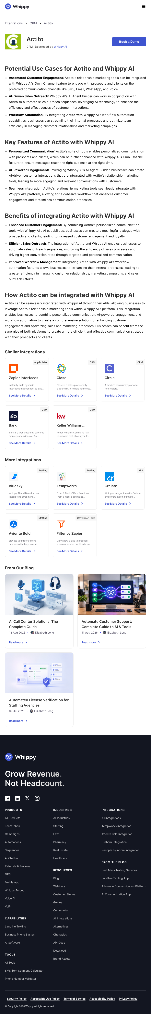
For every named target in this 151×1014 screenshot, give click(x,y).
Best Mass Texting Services (119, 870)
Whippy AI (60, 46)
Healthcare (60, 858)
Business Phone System (20, 934)
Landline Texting (15, 926)
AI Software (12, 942)
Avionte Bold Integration (117, 834)
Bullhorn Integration (114, 842)
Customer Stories (64, 894)
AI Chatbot (12, 858)
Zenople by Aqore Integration (120, 850)
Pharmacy (59, 842)
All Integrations (62, 918)
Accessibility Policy (102, 998)
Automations (13, 842)
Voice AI (10, 898)
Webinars (59, 886)
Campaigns (12, 834)
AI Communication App (116, 894)
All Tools (10, 962)
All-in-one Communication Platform (124, 886)
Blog (56, 878)
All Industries (61, 818)
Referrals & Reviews (17, 866)
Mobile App (12, 882)
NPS (8, 874)
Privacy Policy (128, 998)
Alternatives (60, 926)
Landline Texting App (115, 878)
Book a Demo (129, 42)
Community (60, 910)
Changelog (60, 934)
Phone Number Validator (20, 978)
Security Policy (17, 998)
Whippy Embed (15, 890)
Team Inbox (12, 826)
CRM (33, 23)
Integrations (14, 23)
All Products (12, 818)
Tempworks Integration (116, 826)
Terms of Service (75, 998)
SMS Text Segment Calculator (24, 970)
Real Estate (60, 850)
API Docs (59, 942)
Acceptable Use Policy (45, 998)
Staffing (58, 826)
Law (56, 834)
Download (59, 950)
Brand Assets (61, 958)
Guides (57, 902)
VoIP (8, 906)
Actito (48, 23)
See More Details (20, 395)
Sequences (12, 850)
